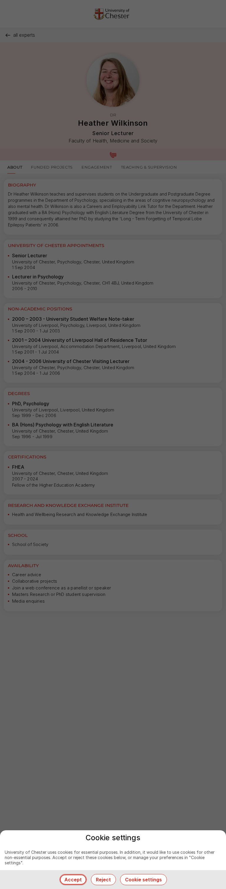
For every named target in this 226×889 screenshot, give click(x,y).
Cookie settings (143, 880)
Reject (103, 880)
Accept (73, 880)
